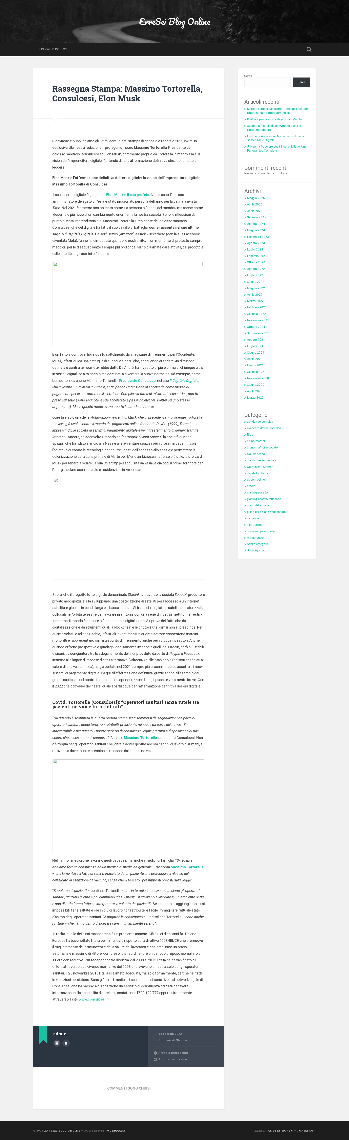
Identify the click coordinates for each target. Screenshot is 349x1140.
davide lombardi (257, 473)
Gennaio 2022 (256, 314)
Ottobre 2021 (256, 327)
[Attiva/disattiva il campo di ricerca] (309, 49)
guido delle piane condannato (266, 512)
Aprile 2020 (255, 391)
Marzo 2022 (255, 301)
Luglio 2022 (255, 275)
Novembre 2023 (258, 237)
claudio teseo (256, 454)
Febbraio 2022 (257, 307)
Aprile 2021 (255, 359)
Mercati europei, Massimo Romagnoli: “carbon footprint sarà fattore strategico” (278, 111)
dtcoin (251, 486)
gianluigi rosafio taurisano (264, 499)
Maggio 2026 (256, 198)
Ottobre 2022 (256, 262)
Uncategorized (256, 550)
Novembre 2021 (258, 320)
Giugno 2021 (255, 352)
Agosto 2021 (256, 340)
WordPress (116, 1130)
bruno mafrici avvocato (262, 447)
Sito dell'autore (66, 1043)
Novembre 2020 (258, 378)
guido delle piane (258, 505)
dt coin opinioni (257, 479)
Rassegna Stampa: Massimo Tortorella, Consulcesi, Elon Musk (127, 93)
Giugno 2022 (255, 282)
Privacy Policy (53, 49)
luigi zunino (254, 525)
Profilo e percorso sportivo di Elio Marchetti (276, 119)
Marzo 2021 (255, 365)
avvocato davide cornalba (264, 428)
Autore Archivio (57, 1043)
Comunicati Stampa (172, 1040)
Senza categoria (258, 544)
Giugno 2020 (255, 385)
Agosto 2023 (256, 243)
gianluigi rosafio (257, 492)
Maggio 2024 (256, 230)
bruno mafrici (256, 441)
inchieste (253, 518)
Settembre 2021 (258, 333)
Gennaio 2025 (256, 217)
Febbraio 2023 (257, 256)
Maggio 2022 (256, 288)
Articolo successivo (173, 1059)
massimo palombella (261, 531)
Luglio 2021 (255, 346)
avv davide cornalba (260, 421)
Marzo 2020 (255, 397)
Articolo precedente (173, 1053)
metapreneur (255, 538)
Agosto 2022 (256, 269)
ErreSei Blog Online (174, 21)
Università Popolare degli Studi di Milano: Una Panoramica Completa (276, 148)
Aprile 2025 (255, 211)
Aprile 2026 (255, 204)
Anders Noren (280, 1130)
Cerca (248, 76)
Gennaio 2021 (256, 372)
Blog (250, 434)
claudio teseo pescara (261, 460)
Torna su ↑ (306, 1130)
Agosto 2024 (256, 224)
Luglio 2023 (255, 249)
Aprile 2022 (255, 295)
